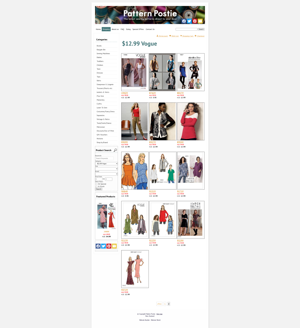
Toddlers (100, 61)
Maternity (100, 100)
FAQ (122, 29)
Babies (99, 57)
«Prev (159, 304)
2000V (106, 231)
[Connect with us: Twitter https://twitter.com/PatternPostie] (189, 22)
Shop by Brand (102, 142)
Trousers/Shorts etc (104, 88)
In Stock (101, 186)
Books (99, 46)
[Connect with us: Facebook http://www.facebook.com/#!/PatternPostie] (184, 22)
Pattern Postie (150, 314)
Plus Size (100, 96)
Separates (101, 115)
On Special (102, 184)
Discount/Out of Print (105, 131)
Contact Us (150, 29)
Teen (98, 69)
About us (115, 29)
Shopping (106, 29)
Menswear (101, 127)
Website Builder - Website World (149, 320)
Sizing (128, 29)
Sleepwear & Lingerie (105, 84)
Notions (100, 138)
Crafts (99, 104)
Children (100, 65)
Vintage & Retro (103, 119)
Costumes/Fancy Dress (106, 111)
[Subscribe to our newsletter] (200, 22)
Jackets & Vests (103, 92)
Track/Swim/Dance (104, 123)
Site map (159, 314)
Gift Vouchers (102, 134)
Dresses (100, 73)
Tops (98, 76)
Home (98, 29)
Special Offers (138, 29)
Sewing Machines (103, 53)
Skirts (99, 80)
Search (201, 29)
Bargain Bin (101, 49)
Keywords (98, 156)
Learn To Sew (102, 107)
